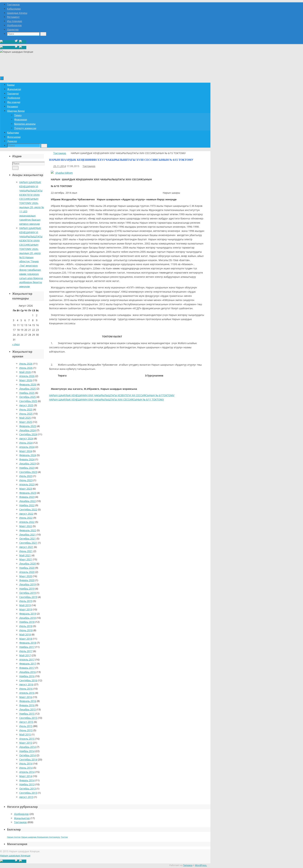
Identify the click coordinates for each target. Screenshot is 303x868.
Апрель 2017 (27, 659)
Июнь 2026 (26, 367)
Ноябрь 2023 (27, 467)
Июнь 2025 (26, 413)
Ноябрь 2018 (27, 622)
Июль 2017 (25, 651)
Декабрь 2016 (27, 672)
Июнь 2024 (26, 442)
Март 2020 (25, 576)
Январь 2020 (27, 580)
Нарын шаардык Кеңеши (15, 855)
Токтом (64, 837)
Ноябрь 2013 (27, 784)
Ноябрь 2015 (27, 713)
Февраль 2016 (27, 701)
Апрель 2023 (27, 484)
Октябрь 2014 (27, 755)
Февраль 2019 (27, 613)
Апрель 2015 (27, 738)
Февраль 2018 (27, 642)
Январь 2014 (27, 780)
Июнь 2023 (26, 480)
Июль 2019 (25, 601)
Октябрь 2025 (27, 397)
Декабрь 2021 (27, 534)
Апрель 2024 (27, 447)
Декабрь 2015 (27, 709)
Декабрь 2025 (27, 388)
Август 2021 (26, 547)
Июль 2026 (25, 363)
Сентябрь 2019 (28, 597)
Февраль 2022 (27, 530)
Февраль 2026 (27, 384)
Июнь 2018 (26, 630)
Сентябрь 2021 (28, 542)
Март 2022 (25, 526)
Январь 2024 (27, 459)
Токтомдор (13, 4)
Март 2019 (25, 609)
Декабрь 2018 (27, 618)
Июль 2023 (25, 476)
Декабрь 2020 (27, 563)
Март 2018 (25, 638)
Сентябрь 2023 (28, 472)
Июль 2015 (25, 726)
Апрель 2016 (27, 692)
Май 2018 (25, 634)
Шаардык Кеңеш (17, 13)
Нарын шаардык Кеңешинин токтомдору (40, 837)
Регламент (13, 17)
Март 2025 (25, 422)
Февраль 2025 (27, 426)
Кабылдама (14, 8)
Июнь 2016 (26, 688)
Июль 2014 (25, 763)
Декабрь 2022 (27, 501)
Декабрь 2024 (27, 430)
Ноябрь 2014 (27, 751)
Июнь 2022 (26, 517)
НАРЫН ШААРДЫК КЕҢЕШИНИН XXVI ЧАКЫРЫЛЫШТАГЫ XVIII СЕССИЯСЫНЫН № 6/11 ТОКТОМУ (106, 399)
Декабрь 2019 (27, 584)
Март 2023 (25, 488)
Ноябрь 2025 (27, 393)
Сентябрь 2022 (28, 509)
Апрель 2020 (27, 572)
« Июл (16, 344)
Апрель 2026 (27, 376)
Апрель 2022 (27, 522)
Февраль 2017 (27, 663)
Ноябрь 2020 (27, 567)
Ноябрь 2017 (27, 647)
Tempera (187, 865)
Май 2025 (25, 417)
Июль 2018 (25, 626)
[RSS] (22, 42)
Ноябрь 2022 (27, 505)
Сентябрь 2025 (28, 401)
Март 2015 (25, 742)
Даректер (13, 29)
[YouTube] (7, 42)
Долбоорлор (14, 25)
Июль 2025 (25, 409)
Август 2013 (26, 797)
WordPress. (201, 865)
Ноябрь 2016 (27, 676)
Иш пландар (14, 21)
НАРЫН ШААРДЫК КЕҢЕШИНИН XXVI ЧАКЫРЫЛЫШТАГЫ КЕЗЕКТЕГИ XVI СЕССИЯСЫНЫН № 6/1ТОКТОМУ (111, 395)
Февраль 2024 (27, 455)
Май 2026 (25, 372)
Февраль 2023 (27, 492)
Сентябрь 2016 (28, 680)
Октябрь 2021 (27, 538)
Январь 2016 (27, 705)
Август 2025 (26, 405)
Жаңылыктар (22, 818)
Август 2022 (26, 513)
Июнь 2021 (26, 551)
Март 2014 (25, 776)
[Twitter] (16, 42)
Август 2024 (26, 438)
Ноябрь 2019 (27, 588)
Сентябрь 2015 (28, 718)
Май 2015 (25, 734)
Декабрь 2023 (27, 463)
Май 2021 (25, 555)
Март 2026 (25, 380)
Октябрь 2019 (27, 592)
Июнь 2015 (26, 730)
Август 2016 (26, 684)
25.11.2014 (59, 166)
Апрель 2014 (27, 772)
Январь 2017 (27, 667)
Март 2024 (25, 451)
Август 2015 (26, 722)
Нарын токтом (14, 837)
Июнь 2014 (26, 767)
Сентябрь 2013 (28, 792)
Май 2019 (25, 605)
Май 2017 (25, 655)
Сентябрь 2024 (28, 434)
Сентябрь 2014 (28, 759)
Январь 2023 (27, 497)
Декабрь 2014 (27, 747)
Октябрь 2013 (27, 788)
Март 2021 (25, 559)
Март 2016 (25, 697)
